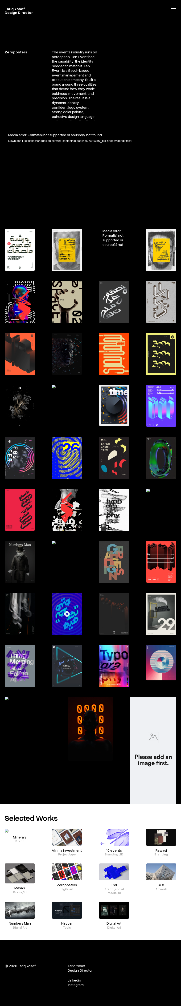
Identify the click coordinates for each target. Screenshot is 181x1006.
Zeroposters (67, 884)
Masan (19, 888)
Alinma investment (67, 850)
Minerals (19, 837)
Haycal (66, 923)
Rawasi (161, 850)
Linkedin (74, 980)
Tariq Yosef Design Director (19, 10)
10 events (114, 850)
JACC (161, 884)
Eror (114, 884)
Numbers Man (20, 923)
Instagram (76, 984)
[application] (90, 180)
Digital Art (114, 923)
